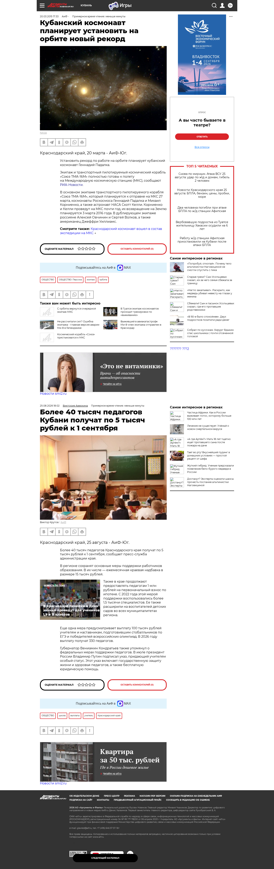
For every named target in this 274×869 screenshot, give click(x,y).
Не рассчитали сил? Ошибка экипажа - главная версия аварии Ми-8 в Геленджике (78, 324)
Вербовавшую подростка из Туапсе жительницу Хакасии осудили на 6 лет (202, 225)
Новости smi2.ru (53, 394)
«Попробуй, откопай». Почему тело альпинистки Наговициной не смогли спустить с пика (209, 267)
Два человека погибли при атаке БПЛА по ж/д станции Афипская (202, 209)
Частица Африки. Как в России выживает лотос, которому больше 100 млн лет (209, 415)
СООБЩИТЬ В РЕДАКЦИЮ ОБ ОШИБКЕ (188, 800)
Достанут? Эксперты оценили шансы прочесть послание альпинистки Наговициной (210, 482)
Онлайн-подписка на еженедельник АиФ (196, 796)
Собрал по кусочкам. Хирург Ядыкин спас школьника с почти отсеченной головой (210, 333)
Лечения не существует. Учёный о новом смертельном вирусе (208, 427)
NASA (43, 132)
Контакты (103, 800)
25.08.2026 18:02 (50, 405)
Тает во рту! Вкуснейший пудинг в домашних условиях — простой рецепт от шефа (208, 455)
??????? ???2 (179, 349)
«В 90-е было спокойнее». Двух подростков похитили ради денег (208, 318)
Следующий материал (105, 858)
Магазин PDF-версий (152, 796)
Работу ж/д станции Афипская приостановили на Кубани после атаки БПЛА (202, 242)
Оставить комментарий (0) (137, 249)
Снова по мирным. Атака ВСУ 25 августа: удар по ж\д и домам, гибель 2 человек (202, 177)
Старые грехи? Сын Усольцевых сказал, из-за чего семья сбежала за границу (209, 280)
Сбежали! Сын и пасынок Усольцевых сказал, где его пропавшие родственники (210, 306)
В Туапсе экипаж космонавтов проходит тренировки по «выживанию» (140, 312)
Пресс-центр (111, 796)
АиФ (63, 522)
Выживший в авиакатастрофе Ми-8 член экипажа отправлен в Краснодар (141, 324)
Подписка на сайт (80, 800)
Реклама (129, 796)
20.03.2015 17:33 (49, 16)
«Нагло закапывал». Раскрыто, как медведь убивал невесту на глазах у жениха (209, 293)
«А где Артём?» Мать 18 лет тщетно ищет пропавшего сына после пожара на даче (209, 442)
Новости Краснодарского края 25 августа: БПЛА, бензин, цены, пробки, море (202, 193)
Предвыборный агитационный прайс (137, 800)
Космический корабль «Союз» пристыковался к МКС (76, 336)
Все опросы (202, 147)
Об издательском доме (84, 796)
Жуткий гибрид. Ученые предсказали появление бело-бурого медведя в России (210, 468)
